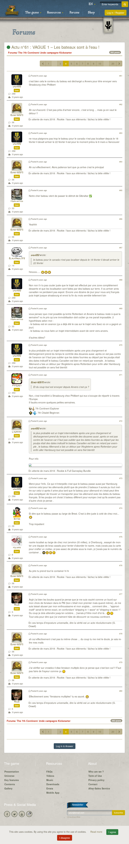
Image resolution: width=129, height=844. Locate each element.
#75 (120, 536)
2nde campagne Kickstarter (56, 52)
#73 (120, 478)
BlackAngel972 (17, 258)
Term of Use (95, 775)
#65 (120, 190)
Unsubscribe (73, 817)
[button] (92, 4)
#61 (120, 75)
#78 (120, 633)
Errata (49, 788)
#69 (120, 308)
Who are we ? (96, 771)
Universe (9, 775)
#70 (120, 345)
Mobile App (52, 792)
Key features (11, 780)
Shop (91, 12)
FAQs (49, 771)
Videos (50, 775)
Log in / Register (115, 12)
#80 (120, 690)
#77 (120, 594)
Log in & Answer (64, 746)
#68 (120, 279)
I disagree (64, 837)
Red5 (16, 605)
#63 (120, 133)
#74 (120, 508)
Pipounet (17, 386)
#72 (120, 421)
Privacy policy (96, 780)
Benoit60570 (16, 115)
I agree (112, 832)
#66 (120, 219)
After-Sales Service (99, 788)
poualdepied (17, 201)
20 (113, 63)
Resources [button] (54, 12)
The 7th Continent (28, 52)
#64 (120, 161)
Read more (96, 831)
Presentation (11, 771)
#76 (120, 565)
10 (99, 63)
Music (49, 780)
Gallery (8, 788)
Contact (92, 784)
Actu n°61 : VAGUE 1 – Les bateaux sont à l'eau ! (54, 47)
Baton (17, 519)
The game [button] (32, 12)
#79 (120, 662)
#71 (120, 374)
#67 (120, 247)
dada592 (17, 86)
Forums (74, 12)
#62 (120, 104)
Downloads (52, 784)
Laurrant (17, 432)
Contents (9, 784)
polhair (17, 547)
